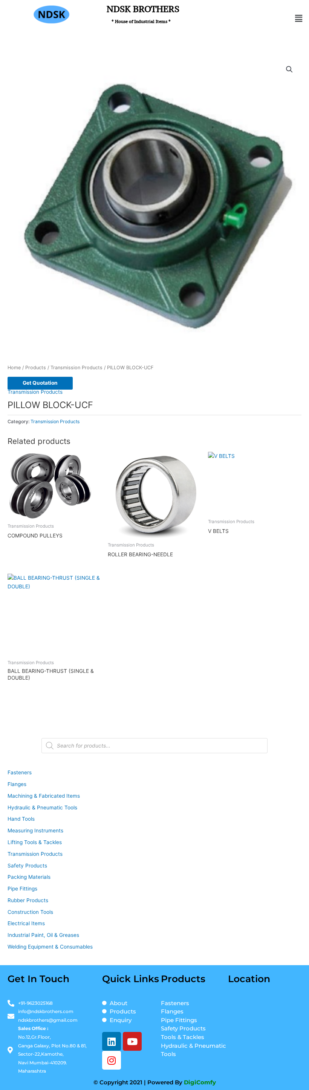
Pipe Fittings (22, 889)
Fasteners (20, 772)
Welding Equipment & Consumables (50, 947)
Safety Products (27, 866)
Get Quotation (40, 383)
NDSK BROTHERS (143, 13)
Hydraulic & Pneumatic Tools (42, 807)
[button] (298, 18)
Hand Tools (21, 819)
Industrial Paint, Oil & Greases (43, 935)
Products (35, 367)
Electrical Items (26, 923)
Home (14, 367)
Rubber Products (28, 900)
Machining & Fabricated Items (44, 796)
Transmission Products (76, 367)
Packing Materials (29, 877)
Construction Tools (30, 912)
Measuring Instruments (35, 830)
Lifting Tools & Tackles (35, 842)
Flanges (17, 784)
